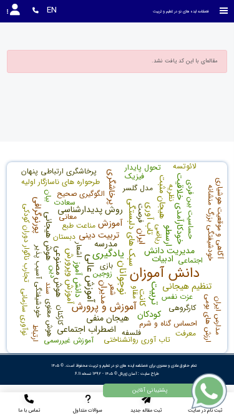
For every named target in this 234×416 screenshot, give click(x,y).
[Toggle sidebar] (224, 11)
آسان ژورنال (128, 373)
